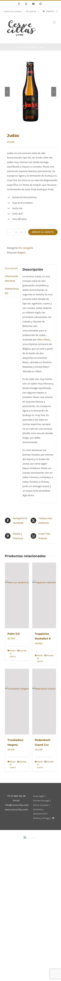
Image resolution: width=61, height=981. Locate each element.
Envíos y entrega (41, 818)
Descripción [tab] (11, 268)
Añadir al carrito (43, 232)
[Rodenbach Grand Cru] (44, 701)
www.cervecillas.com (16, 809)
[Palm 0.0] (17, 595)
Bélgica (22, 252)
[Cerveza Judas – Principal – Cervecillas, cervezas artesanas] (30, 92)
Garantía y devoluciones (40, 811)
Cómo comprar (40, 805)
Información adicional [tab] (11, 278)
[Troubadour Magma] (17, 701)
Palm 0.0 (13, 633)
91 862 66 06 (18, 796)
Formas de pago (41, 800)
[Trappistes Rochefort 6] (44, 595)
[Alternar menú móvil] (54, 22)
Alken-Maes (43, 339)
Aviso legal (38, 796)
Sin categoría (26, 247)
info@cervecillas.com (17, 805)
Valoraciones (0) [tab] (11, 291)
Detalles (22, 650)
